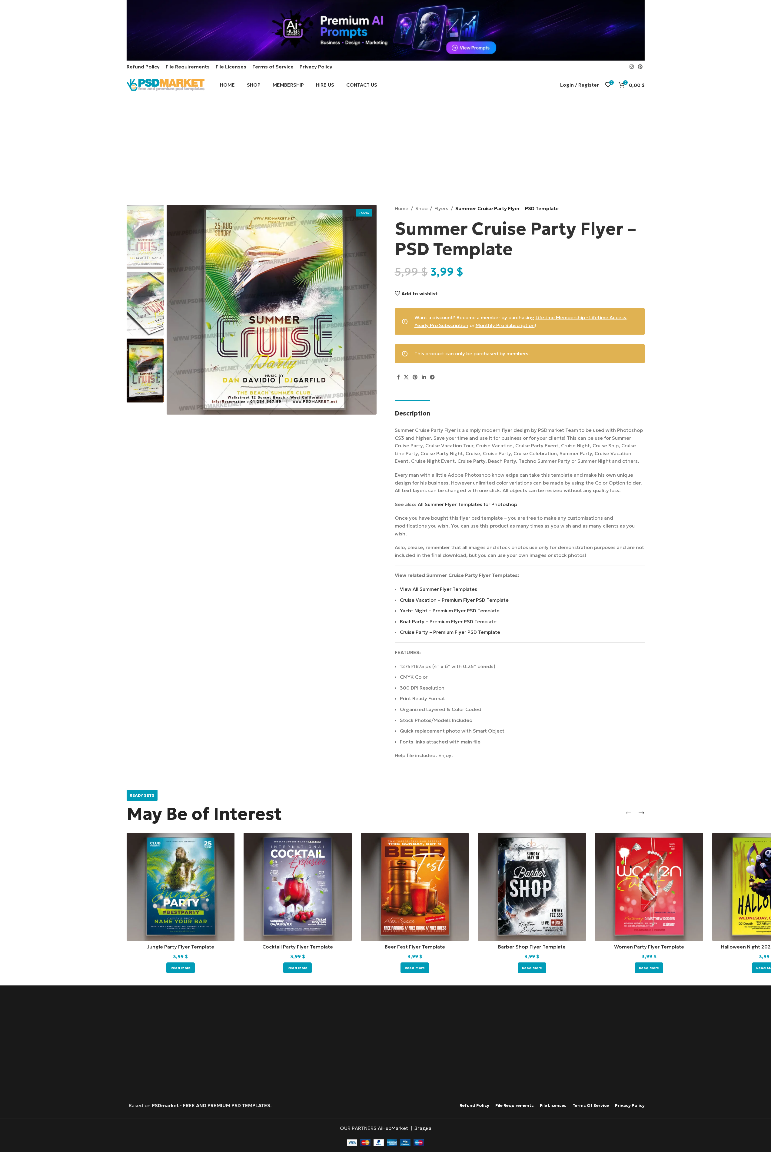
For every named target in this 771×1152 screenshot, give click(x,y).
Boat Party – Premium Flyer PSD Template (448, 621)
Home (401, 208)
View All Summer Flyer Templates (438, 589)
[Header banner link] (385, 30)
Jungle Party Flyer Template (180, 947)
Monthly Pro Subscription (505, 325)
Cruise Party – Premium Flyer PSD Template (450, 632)
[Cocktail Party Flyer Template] (298, 887)
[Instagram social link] (631, 66)
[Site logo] (166, 84)
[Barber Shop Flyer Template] (532, 887)
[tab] (412, 410)
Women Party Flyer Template (649, 947)
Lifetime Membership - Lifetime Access (581, 317)
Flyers (441, 208)
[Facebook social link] (398, 377)
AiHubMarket (393, 1128)
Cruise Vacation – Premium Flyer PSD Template (454, 600)
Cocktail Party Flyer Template (297, 947)
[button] (628, 812)
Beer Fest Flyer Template (415, 947)
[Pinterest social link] (640, 66)
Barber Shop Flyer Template (532, 947)
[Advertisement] (385, 151)
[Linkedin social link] (424, 377)
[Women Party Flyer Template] (649, 887)
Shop (421, 208)
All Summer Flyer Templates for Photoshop (467, 504)
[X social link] (406, 377)
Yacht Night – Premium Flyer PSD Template (450, 610)
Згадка (422, 1128)
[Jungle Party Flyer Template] (181, 887)
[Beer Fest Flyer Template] (415, 887)
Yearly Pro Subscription (441, 325)
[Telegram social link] (432, 377)
